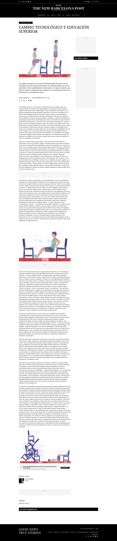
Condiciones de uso (93, 532)
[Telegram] (28, 100)
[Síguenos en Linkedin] (24, 1)
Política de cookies (64, 532)
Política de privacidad (82, 532)
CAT (95, 1)
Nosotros (56, 532)
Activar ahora (64, 467)
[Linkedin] (24, 100)
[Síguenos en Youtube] (28, 1)
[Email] (30, 100)
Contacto (50, 532)
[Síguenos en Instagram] (26, 1)
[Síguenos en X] (21, 1)
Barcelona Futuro (26, 22)
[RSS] (30, 1)
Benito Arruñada (24, 98)
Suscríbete (87, 1)
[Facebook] (19, 100)
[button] (92, 1)
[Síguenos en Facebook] (19, 1)
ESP (97, 1)
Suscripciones (95, 534)
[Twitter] (22, 100)
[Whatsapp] (26, 100)
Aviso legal (73, 532)
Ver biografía (26, 480)
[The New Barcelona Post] (30, 531)
